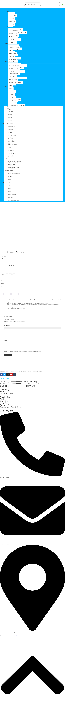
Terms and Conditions (10, 407)
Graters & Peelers (11, 150)
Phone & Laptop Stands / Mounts (13, 200)
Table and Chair (10, 111)
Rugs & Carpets (10, 138)
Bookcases (10, 114)
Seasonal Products (9, 170)
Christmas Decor (11, 174)
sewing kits (10, 165)
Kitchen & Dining (9, 140)
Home (6, 106)
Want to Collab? (7, 393)
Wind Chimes (10, 132)
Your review (7, 329)
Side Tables (10, 120)
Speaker (9, 191)
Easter (9, 180)
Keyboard (9, 188)
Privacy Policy (6, 405)
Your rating (7, 325)
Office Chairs (10, 117)
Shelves (9, 112)
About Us (4, 401)
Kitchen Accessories (11, 141)
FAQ (2, 399)
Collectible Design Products (12, 177)
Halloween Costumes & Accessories (14, 173)
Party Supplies (10, 171)
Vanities (9, 121)
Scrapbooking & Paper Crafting (13, 167)
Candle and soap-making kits (13, 162)
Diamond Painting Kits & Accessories (14, 161)
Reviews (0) (14, 294)
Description (6, 294)
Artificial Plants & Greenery (12, 124)
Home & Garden (9, 123)
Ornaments (9, 176)
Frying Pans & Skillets (11, 143)
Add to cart (11, 265)
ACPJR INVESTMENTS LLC (10, 635)
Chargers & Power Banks (12, 194)
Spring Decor (10, 179)
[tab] (7, 294)
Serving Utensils (10, 155)
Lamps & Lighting (11, 129)
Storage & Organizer (11, 130)
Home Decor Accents (11, 126)
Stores (3, 391)
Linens (9, 146)
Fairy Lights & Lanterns (12, 135)
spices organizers (11, 156)
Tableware (9, 147)
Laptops (9, 183)
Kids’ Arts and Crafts (11, 164)
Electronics (7, 182)
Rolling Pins (10, 152)
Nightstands (10, 115)
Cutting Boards (10, 149)
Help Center (6, 403)
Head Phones (10, 186)
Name (5, 340)
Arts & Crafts (8, 158)
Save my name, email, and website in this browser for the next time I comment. (23, 351)
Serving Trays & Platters (12, 153)
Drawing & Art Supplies (12, 159)
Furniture (7, 108)
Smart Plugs (10, 199)
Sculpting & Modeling (11, 168)
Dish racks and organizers (12, 144)
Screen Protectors (11, 196)
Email (5, 345)
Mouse (9, 185)
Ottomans (9, 118)
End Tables (9, 109)
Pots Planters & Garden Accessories (14, 127)
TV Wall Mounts (10, 197)
